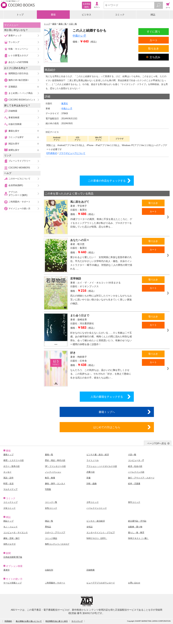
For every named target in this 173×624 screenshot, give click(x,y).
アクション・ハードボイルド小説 (101, 466)
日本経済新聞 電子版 (12, 557)
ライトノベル (92, 460)
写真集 (48, 489)
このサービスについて (19, 178)
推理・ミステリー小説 (13, 460)
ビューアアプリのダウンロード (100, 583)
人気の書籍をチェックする (107, 396)
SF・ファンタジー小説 (55, 466)
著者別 (6, 570)
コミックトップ (10, 502)
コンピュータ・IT (136, 460)
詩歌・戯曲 (91, 483)
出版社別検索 (15, 124)
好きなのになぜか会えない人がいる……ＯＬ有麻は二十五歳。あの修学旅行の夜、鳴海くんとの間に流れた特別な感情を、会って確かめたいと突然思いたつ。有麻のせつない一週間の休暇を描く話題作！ (101, 338)
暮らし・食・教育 (136, 532)
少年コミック (92, 502)
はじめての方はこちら (106, 427)
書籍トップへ (107, 411)
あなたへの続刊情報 (18, 62)
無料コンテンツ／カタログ (57, 544)
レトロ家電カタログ (18, 55)
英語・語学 (8, 478)
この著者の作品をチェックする (107, 180)
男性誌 (48, 527)
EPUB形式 (51, 153)
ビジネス (86, 14)
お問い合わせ (134, 583)
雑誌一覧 (49, 521)
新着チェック (15, 35)
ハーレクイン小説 (136, 472)
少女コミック (9, 508)
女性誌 (89, 527)
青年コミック (134, 502)
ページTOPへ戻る (156, 443)
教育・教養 (50, 478)
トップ (20, 14)
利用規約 (8, 621)
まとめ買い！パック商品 (20, 93)
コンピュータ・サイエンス (15, 532)
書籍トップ (8, 454)
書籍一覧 (49, 454)
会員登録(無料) (15, 185)
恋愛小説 (90, 472)
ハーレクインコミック (96, 508)
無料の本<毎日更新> (18, 80)
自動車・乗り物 (135, 527)
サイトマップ (77, 621)
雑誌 (153, 14)
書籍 (53, 14)
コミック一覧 (51, 502)
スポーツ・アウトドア (55, 532)
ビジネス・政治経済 (95, 521)
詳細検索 (12, 111)
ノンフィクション (53, 472)
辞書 (88, 478)
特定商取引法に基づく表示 (56, 621)
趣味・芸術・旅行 (11, 538)
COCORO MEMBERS (19, 167)
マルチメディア (10, 489)
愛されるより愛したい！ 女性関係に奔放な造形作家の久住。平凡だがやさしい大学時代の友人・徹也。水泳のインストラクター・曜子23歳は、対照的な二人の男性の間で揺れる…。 (101, 263)
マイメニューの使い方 (19, 208)
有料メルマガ (9, 544)
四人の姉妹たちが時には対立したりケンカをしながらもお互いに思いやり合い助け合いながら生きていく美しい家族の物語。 (101, 299)
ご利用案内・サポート (19, 201)
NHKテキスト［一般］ (138, 538)
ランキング (13, 42)
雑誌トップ (8, 521)
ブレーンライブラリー (19, 161)
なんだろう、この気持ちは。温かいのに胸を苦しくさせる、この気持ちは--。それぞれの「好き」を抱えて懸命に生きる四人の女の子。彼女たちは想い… (100, 374)
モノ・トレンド (10, 527)
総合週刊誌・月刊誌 (137, 521)
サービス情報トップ (12, 583)
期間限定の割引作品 (18, 73)
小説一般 (132, 454)
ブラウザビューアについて (72, 153)
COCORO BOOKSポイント (21, 99)
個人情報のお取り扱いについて (29, 621)
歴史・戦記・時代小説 (55, 460)
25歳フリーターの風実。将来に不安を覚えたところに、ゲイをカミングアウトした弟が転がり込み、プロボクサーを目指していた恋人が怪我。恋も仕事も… (101, 223)
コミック (120, 14)
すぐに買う (153, 31)
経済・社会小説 (135, 466)
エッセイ (7, 472)
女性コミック (51, 508)
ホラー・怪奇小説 (11, 466)
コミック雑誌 (51, 538)
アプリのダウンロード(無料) (17, 193)
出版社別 (49, 570)
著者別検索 (13, 117)
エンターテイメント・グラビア (100, 532)
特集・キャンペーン (18, 49)
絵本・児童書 (134, 483)
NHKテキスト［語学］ (96, 538)
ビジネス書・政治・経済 (97, 454)
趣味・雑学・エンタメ (55, 483)
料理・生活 (8, 483)
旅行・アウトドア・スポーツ (141, 478)
